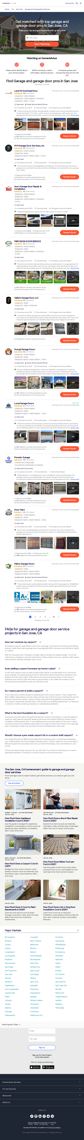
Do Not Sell (43, 1123)
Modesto (8, 959)
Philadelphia (60, 945)
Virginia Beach (61, 997)
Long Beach (10, 952)
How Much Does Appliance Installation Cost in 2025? (18, 819)
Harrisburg (59, 941)
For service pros (9, 1089)
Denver (8, 978)
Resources (6, 1096)
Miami (7, 997)
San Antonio (60, 982)
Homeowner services (11, 1082)
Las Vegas (34, 974)
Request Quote (69, 136)
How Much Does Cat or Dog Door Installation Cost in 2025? (59, 908)
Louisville (34, 937)
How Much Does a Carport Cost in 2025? (21, 864)
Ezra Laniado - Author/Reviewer (18, 858)
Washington (10, 985)
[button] (20, 124)
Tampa (8, 1004)
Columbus (34, 1011)
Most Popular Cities (10, 1025)
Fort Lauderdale (12, 989)
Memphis (59, 956)
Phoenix (8, 941)
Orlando (8, 1000)
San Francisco (11, 971)
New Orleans (35, 941)
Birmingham (10, 937)
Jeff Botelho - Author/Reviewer (56, 813)
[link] (42, 96)
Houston (58, 978)
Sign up (42, 1047)
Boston (33, 948)
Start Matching (42, 44)
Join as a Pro (69, 3)
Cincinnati (34, 1004)
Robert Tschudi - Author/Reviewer (18, 813)
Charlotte (34, 989)
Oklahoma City (36, 1015)
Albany (33, 978)
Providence (60, 952)
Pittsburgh (59, 948)
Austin (58, 963)
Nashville (59, 959)
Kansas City (35, 967)
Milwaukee (59, 1008)
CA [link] (13, 9)
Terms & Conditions (54, 1127)
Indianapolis (10, 1015)
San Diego (9, 967)
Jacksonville (10, 993)
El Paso (58, 971)
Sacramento (10, 963)
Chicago (8, 1011)
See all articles (14, 783)
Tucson (8, 945)
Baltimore (34, 945)
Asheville (34, 985)
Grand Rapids (36, 956)
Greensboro (35, 993)
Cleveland (34, 1008)
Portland (59, 937)
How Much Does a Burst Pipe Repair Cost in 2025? (60, 819)
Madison (58, 1004)
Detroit (33, 952)
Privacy (30, 1123)
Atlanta (8, 1008)
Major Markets (13, 930)
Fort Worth (60, 974)
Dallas (57, 967)
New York (34, 982)
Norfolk (58, 989)
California (36, 1123)
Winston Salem (36, 1000)
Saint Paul (34, 963)
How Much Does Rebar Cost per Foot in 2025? (58, 863)
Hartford (8, 982)
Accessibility (52, 1123)
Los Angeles (10, 956)
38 (54, 617)
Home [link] (7, 9)
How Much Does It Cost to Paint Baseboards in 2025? (20, 908)
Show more (75, 115)
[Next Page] (58, 617)
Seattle (58, 1000)
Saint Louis (34, 971)
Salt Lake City (61, 985)
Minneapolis (35, 959)
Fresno (8, 948)
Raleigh (33, 997)
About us (6, 1102)
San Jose (8, 974)
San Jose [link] (19, 9)
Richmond (59, 993)
